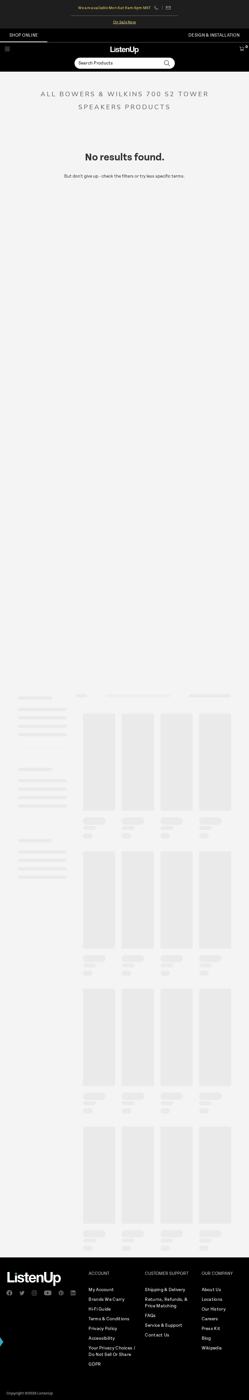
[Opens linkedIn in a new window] (75, 1292)
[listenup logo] (124, 50)
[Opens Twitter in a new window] (24, 1293)
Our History (214, 1309)
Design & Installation (214, 35)
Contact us (168, 7)
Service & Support (163, 1325)
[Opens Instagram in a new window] (36, 1293)
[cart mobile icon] (241, 50)
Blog (206, 1338)
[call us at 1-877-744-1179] (158, 8)
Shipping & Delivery (165, 1289)
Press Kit (211, 1328)
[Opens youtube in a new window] (49, 1292)
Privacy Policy (103, 1328)
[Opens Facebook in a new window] (11, 1293)
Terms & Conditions (109, 1319)
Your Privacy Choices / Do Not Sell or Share (112, 1351)
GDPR (95, 1364)
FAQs (150, 1315)
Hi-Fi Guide (100, 1309)
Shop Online (23, 35)
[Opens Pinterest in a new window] (63, 1292)
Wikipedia (212, 1348)
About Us (211, 1289)
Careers (210, 1319)
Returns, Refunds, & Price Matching (166, 1303)
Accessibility (102, 1338)
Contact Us (157, 1335)
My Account (101, 1289)
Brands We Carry (106, 1299)
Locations (212, 1299)
